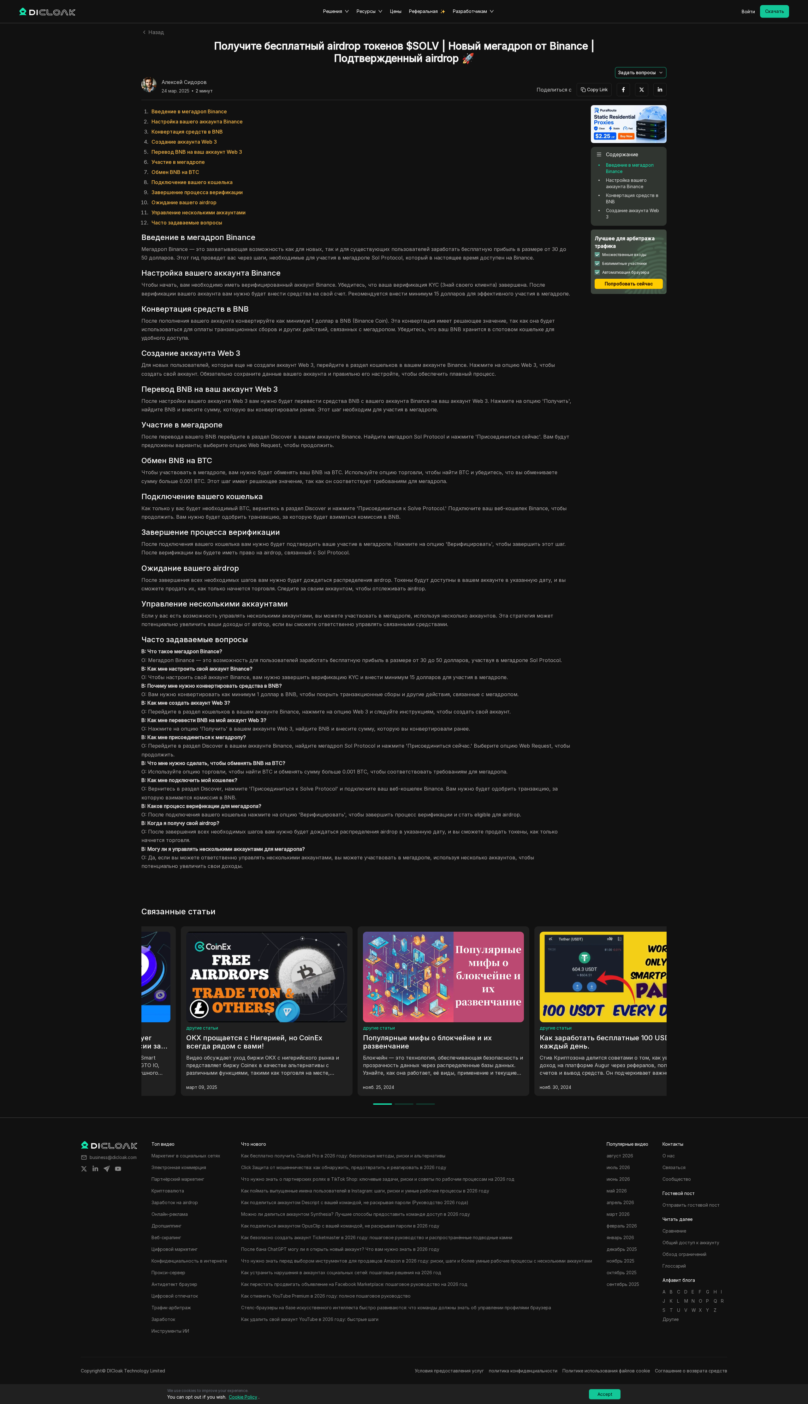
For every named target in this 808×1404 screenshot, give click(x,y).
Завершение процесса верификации (197, 192)
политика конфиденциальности (523, 1370)
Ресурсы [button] (366, 11)
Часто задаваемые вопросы (187, 222)
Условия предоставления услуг (449, 1370)
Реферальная (423, 11)
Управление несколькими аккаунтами (199, 212)
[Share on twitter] (84, 1169)
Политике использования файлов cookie (606, 1370)
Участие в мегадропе (178, 162)
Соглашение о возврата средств (691, 1370)
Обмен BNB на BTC (175, 172)
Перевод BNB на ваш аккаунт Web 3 (197, 152)
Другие (670, 1319)
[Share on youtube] (118, 1169)
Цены (395, 11)
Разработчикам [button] (470, 11)
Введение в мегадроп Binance (189, 111)
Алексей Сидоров (184, 82)
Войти (748, 11)
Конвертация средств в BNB (187, 131)
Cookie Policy (243, 1397)
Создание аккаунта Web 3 (184, 142)
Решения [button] (332, 11)
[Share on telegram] (107, 1169)
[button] (641, 72)
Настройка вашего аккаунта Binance (197, 121)
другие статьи (163, 1028)
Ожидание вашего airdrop (184, 202)
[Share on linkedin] (95, 1169)
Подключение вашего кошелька (192, 182)
